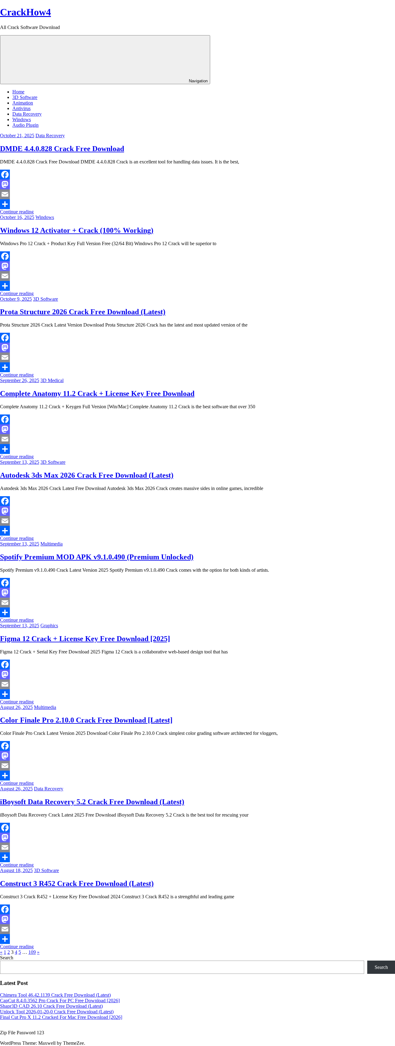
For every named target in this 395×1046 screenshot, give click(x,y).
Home (18, 91)
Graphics (49, 625)
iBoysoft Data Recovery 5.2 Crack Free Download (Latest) (92, 802)
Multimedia (51, 543)
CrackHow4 (25, 12)
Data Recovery (27, 114)
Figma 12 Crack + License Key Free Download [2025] (85, 639)
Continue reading (17, 211)
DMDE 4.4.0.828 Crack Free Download (62, 149)
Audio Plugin (25, 125)
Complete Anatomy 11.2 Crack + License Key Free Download (97, 393)
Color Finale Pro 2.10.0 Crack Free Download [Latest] (86, 720)
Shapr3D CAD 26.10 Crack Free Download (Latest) (51, 1006)
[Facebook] (197, 174)
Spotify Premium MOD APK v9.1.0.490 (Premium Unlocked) (96, 557)
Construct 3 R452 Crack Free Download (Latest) (77, 883)
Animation (22, 102)
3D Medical (52, 380)
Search (6, 957)
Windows (21, 119)
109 (32, 952)
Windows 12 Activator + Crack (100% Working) (76, 230)
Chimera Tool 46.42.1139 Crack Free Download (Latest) (55, 995)
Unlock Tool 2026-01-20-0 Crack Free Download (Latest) (57, 1011)
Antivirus (21, 108)
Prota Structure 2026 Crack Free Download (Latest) (82, 312)
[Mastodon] (197, 184)
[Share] (197, 204)
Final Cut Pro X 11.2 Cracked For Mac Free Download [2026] (61, 1017)
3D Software (24, 97)
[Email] (197, 194)
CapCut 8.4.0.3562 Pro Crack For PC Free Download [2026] (60, 1000)
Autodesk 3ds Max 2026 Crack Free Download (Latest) (86, 475)
